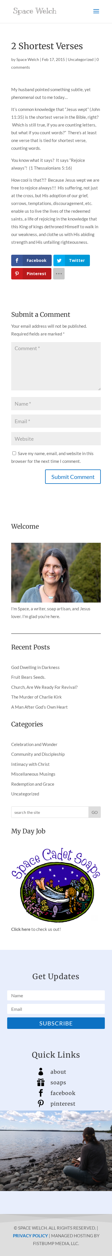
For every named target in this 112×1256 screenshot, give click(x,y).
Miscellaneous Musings (33, 773)
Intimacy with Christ (30, 764)
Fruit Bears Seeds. (28, 677)
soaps (58, 1082)
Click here (20, 929)
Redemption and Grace (32, 784)
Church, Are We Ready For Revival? (44, 687)
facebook (63, 1093)
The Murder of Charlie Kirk (36, 696)
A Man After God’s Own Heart (39, 707)
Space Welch (27, 59)
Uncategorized (81, 59)
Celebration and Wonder (34, 744)
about (58, 1072)
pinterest (63, 1103)
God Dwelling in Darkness (35, 667)
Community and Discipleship (38, 754)
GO (95, 812)
